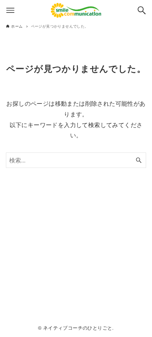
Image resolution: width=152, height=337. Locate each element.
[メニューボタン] (10, 10)
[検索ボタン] (141, 10)
